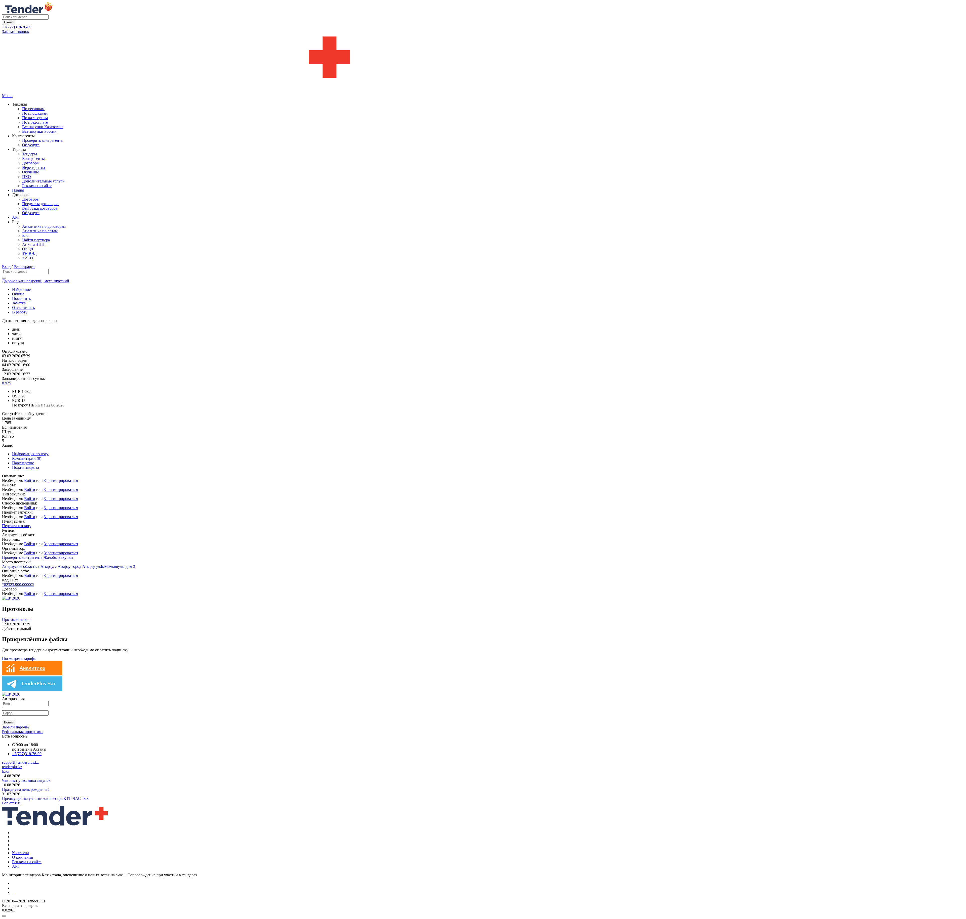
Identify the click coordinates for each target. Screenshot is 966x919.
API (15, 217)
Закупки (66, 557)
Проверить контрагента (42, 140)
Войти (29, 480)
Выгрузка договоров (40, 208)
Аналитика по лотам (40, 231)
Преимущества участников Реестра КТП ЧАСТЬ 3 (45, 798)
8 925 (6, 383)
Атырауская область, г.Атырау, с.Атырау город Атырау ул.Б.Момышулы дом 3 (68, 566)
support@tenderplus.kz (20, 762)
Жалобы (51, 557)
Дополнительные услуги (43, 181)
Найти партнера (36, 240)
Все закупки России (39, 131)
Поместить (21, 298)
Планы (18, 190)
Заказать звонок (15, 31)
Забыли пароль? (15, 727)
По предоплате (35, 122)
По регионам (33, 109)
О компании (22, 857)
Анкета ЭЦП (33, 244)
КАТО (27, 258)
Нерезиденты (33, 167)
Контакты (20, 853)
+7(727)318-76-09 (16, 27)
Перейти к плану (16, 526)
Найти (8, 22)
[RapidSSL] (488, 892)
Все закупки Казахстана (42, 127)
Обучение (30, 172)
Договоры (30, 163)
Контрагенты (33, 158)
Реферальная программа (22, 731)
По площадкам (35, 113)
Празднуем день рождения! (25, 789)
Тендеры (29, 154)
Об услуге (30, 145)
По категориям (35, 118)
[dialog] (483, 914)
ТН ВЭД (29, 253)
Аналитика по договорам (44, 226)
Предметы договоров (40, 204)
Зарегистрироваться (61, 480)
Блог (26, 235)
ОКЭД (27, 249)
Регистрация (24, 266)
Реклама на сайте (37, 185)
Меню (7, 96)
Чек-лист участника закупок (26, 780)
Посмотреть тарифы (19, 658)
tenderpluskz (12, 767)
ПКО (26, 176)
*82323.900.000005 (18, 584)
